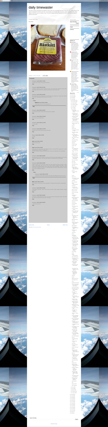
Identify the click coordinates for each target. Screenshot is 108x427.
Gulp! (73, 281)
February (73, 391)
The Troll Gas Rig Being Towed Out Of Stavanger (75, 157)
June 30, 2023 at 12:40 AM (39, 181)
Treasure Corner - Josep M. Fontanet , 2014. (75, 296)
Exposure (73, 275)
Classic (73, 175)
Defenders (73, 142)
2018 (72, 400)
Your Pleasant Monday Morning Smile (75, 228)
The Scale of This (75, 164)
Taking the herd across (74, 341)
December (74, 100)
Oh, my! (73, 125)
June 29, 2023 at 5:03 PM (41, 155)
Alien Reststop (74, 225)
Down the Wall (74, 383)
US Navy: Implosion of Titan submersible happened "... (75, 369)
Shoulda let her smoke (74, 230)
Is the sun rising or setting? (75, 209)
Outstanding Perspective (74, 236)
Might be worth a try (75, 278)
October (73, 103)
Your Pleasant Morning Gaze (74, 358)
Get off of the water (75, 192)
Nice (72, 382)
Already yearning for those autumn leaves (75, 223)
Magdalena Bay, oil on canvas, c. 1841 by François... (75, 305)
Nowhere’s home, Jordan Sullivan (75, 299)
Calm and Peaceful (75, 256)
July (73, 107)
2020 (72, 397)
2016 (72, 403)
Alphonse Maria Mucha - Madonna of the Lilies (75, 365)
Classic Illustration (75, 200)
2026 (72, 94)
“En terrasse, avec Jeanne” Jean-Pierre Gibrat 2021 (75, 114)
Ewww (73, 147)
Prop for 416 (74, 128)
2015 (72, 404)
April (73, 388)
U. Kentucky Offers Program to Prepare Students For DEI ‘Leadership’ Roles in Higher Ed (74, 74)
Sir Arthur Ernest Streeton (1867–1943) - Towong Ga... (75, 373)
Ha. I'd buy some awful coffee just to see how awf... (75, 135)
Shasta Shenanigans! (74, 52)
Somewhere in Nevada (74, 195)
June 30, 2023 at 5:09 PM (41, 202)
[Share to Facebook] (46, 75)
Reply (33, 91)
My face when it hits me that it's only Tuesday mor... (75, 211)
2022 (72, 394)
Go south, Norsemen (75, 121)
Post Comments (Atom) (37, 227)
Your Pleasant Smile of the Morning (75, 376)
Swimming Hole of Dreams (75, 345)
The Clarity (73, 343)
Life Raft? (73, 204)
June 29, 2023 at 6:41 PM (44, 174)
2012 (72, 408)
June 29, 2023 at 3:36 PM (38, 141)
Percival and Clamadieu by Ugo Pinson (75, 111)
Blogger (56, 423)
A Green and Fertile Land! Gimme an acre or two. (75, 245)
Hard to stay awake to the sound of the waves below (75, 285)
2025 (72, 96)
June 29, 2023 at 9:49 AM (43, 102)
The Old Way (74, 251)
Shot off (73, 337)
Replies (34, 100)
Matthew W (37, 102)
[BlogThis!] (44, 75)
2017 (72, 401)
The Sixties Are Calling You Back (75, 187)
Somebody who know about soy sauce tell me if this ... (75, 355)
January (73, 392)
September (74, 104)
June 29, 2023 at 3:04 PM (40, 135)
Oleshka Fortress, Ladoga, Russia (75, 155)
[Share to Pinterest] (47, 75)
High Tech (73, 165)
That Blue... (74, 180)
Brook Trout (74, 176)
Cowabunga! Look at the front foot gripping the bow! (75, 259)
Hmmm (73, 233)
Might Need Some (75, 219)
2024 (72, 97)
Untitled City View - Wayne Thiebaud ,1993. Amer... (75, 302)
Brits (72, 361)
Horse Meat (74, 162)
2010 (72, 411)
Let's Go (73, 170)
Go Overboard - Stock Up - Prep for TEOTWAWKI (75, 327)
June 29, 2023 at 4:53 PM (38, 147)
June (73, 108)
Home (48, 224)
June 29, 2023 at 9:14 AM (41, 87)
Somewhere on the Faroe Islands (75, 265)
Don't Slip (73, 161)
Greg (33, 147)
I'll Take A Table (74, 144)
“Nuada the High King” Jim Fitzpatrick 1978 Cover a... (75, 119)
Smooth (73, 348)
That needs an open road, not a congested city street (75, 217)
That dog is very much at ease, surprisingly (74, 330)
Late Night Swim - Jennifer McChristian (75, 311)
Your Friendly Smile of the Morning (75, 149)
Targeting (72, 84)
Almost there (74, 141)
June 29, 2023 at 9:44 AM (41, 94)
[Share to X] (45, 75)
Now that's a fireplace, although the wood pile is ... (75, 322)
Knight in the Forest (75, 347)
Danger (73, 193)
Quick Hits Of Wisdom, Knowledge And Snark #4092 (74, 44)
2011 (72, 410)
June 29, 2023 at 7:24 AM (41, 81)
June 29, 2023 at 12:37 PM (41, 128)
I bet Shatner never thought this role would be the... (75, 241)
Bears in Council (74, 189)
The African (74, 232)
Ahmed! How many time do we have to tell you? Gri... (75, 238)
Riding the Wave (74, 190)
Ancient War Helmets (75, 287)
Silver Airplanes (74, 385)
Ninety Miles (73, 42)
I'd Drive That (74, 145)
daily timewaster (41, 7)
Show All (78, 92)
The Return (73, 185)
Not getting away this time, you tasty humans (75, 289)
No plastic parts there (75, 282)
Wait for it (73, 353)
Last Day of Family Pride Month (75, 117)
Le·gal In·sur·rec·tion (74, 71)
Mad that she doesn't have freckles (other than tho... (75, 198)
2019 (72, 398)
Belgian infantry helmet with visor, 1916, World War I (75, 168)
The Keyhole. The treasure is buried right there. (75, 269)
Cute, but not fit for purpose (75, 207)
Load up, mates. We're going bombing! (74, 262)
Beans (33, 181)
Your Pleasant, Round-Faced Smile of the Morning (74, 273)
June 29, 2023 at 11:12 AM (41, 122)
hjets (33, 141)
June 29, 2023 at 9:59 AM (41, 110)
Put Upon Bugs (74, 203)
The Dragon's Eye (75, 279)
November (74, 101)
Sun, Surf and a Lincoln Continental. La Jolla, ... (75, 293)
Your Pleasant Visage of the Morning (75, 179)
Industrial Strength (75, 153)
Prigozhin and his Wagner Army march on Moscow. (75, 351)
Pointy (73, 253)
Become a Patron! (73, 19)
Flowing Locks (74, 362)
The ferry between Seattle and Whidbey (75, 249)
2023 (72, 99)
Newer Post (31, 224)
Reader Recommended (75, 184)
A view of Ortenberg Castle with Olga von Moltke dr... (75, 316)
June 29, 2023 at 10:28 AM (41, 116)
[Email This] (43, 75)
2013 (72, 407)
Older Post (65, 224)
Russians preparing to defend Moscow (75, 319)
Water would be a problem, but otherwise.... (74, 378)
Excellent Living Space (74, 172)
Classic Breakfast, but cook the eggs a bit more (75, 333)
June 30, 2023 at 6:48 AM (41, 195)
